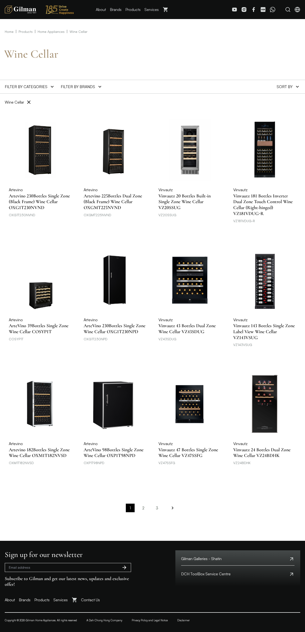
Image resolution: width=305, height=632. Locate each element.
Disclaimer (183, 620)
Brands (116, 9)
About (101, 9)
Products (133, 9)
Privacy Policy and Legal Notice (150, 620)
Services (151, 9)
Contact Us (90, 599)
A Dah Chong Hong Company (104, 620)
